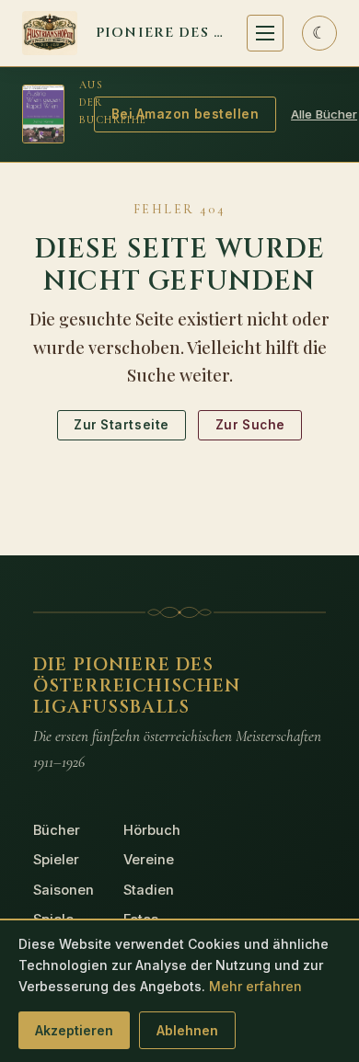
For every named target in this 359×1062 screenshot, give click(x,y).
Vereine (148, 859)
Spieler (56, 859)
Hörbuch (151, 830)
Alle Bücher (324, 114)
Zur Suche (250, 424)
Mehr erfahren (255, 986)
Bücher (56, 830)
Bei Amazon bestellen (185, 114)
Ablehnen (187, 1030)
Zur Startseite (121, 424)
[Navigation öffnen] (265, 33)
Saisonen (63, 890)
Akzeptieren (74, 1030)
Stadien (148, 890)
